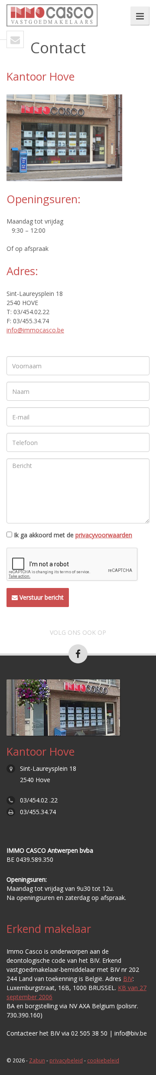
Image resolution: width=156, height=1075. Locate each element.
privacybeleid (66, 1060)
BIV (128, 978)
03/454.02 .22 (39, 800)
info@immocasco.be (35, 330)
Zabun (37, 1060)
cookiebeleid (103, 1060)
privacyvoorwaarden (103, 535)
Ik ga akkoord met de (73, 535)
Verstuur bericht (41, 597)
